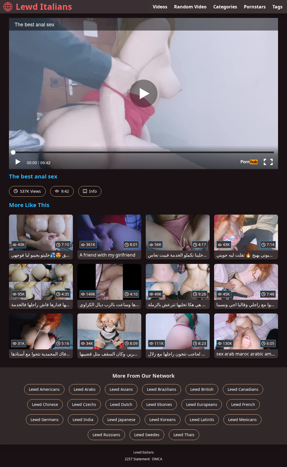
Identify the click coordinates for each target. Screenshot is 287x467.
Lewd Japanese (121, 419)
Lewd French (243, 404)
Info (92, 191)
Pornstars (255, 7)
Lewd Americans (44, 389)
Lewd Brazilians (161, 389)
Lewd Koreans (162, 419)
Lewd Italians (44, 6)
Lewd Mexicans (242, 419)
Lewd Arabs (85, 389)
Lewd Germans (45, 419)
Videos (160, 7)
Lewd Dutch (121, 404)
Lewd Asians (121, 389)
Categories (225, 7)
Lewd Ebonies (159, 404)
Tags (277, 7)
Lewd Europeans (201, 404)
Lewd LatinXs (202, 419)
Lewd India (83, 419)
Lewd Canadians (243, 389)
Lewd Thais (184, 434)
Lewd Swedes (146, 434)
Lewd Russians (106, 434)
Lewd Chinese (45, 404)
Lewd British (202, 389)
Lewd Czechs (84, 404)
